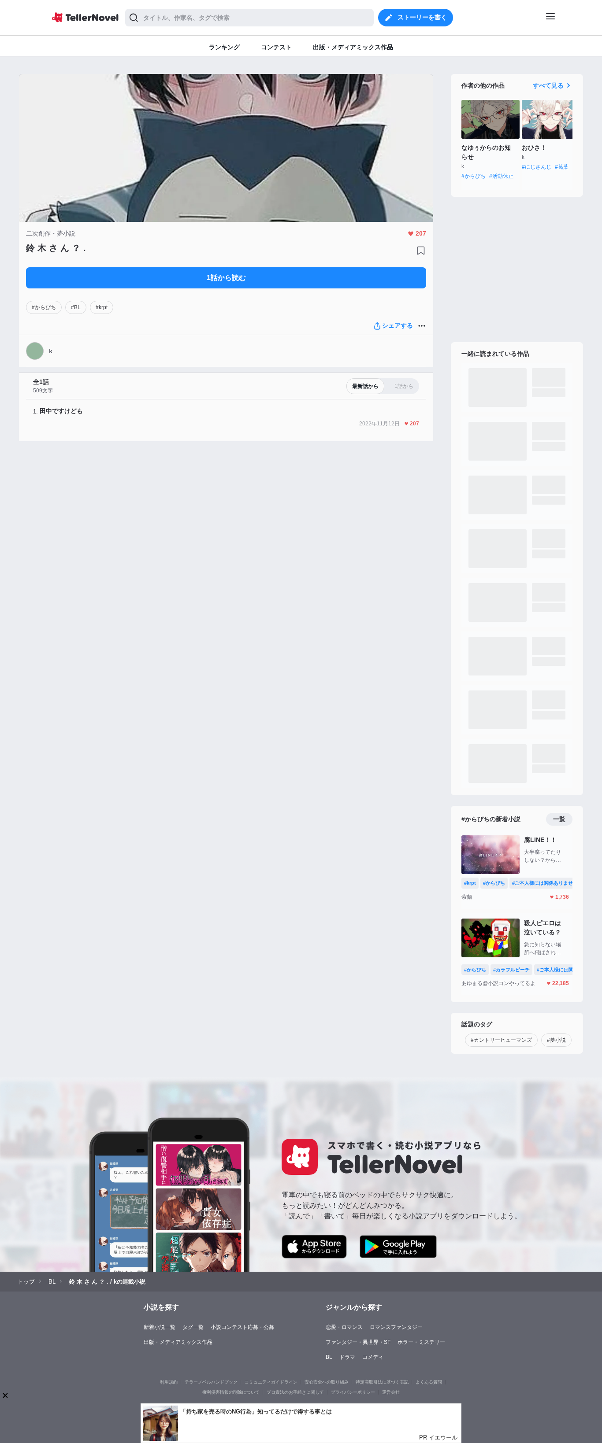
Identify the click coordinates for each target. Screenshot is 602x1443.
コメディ (372, 1357)
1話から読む (226, 277)
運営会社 (391, 1392)
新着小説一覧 (159, 1327)
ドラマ (347, 1357)
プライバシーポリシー (353, 1392)
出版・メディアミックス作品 (178, 1342)
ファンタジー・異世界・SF (358, 1342)
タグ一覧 (193, 1327)
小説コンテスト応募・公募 (242, 1327)
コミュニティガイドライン (271, 1382)
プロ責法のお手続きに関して (295, 1392)
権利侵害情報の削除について (231, 1392)
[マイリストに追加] (421, 250)
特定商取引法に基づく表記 (382, 1382)
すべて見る (548, 85)
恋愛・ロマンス (344, 1327)
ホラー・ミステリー (421, 1342)
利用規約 (169, 1382)
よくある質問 (429, 1382)
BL (329, 1357)
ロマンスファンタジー (396, 1327)
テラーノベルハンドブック (211, 1382)
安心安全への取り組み (327, 1382)
